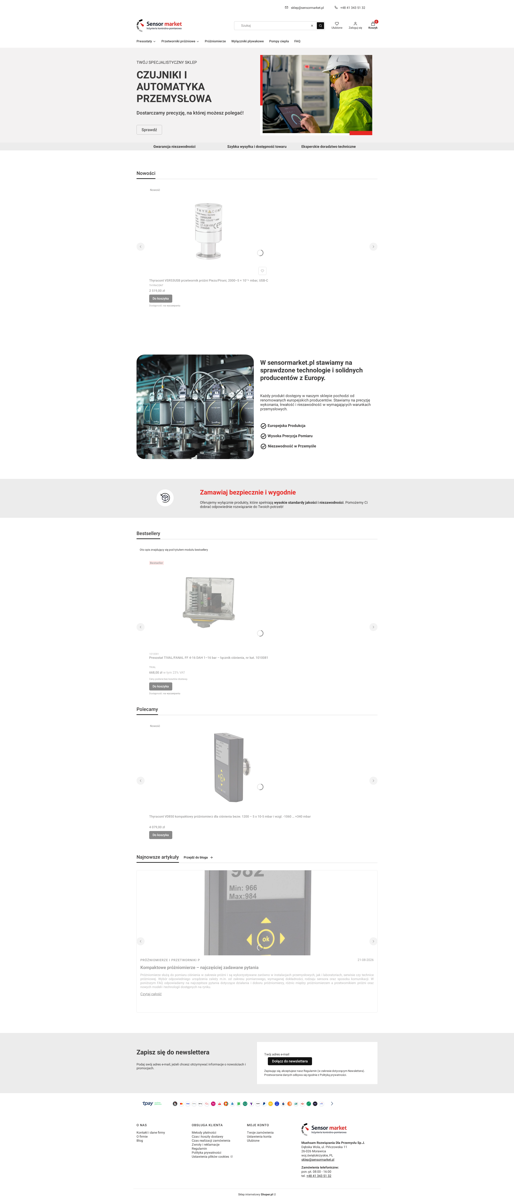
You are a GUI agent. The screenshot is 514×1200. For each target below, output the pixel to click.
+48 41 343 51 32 (352, 8)
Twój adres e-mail (276, 1054)
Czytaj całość (151, 994)
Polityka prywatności (206, 1152)
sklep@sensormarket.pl (307, 8)
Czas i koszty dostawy (207, 1136)
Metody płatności (204, 1132)
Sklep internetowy (255, 1194)
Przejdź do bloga (196, 857)
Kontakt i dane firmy (151, 1132)
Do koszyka (161, 298)
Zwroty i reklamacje (205, 1144)
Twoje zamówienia (260, 1132)
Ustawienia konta (259, 1136)
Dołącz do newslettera (290, 1061)
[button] (320, 25)
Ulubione (253, 1140)
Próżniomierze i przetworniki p (170, 960)
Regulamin (199, 1148)
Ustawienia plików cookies (211, 1156)
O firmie (142, 1136)
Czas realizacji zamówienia (211, 1140)
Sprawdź (149, 129)
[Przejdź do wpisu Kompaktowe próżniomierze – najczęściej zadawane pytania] (257, 912)
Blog (140, 1140)
